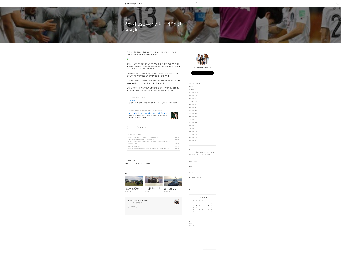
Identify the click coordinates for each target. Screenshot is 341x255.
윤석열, (212, 152)
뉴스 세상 (130, 134)
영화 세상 (192, 128)
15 (211, 207)
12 (202, 207)
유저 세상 (193, 116)
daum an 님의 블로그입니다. (135, 203)
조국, (205, 154)
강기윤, (201, 154)
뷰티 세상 (192, 107)
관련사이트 (207, 248)
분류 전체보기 (194, 83)
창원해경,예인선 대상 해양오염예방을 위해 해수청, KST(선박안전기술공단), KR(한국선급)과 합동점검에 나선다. (150, 142)
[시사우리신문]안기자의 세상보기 (135, 3)
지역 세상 (193, 131)
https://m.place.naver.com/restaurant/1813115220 (143, 110)
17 (196, 209)
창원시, (197, 154)
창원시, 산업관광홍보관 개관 (135, 147)
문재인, (201, 152)
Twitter (199, 177)
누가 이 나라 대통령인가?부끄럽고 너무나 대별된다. (140, 139)
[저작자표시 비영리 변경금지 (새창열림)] (148, 127)
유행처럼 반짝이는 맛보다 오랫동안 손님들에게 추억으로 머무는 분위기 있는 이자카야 (148, 116)
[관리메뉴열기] (338, 3)
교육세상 (192, 86)
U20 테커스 (133, 100)
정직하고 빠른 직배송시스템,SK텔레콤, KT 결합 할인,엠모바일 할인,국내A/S (153, 103)
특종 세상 (193, 95)
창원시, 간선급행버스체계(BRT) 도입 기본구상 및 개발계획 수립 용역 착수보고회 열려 (148, 148)
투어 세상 (193, 134)
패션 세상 (193, 104)
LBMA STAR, (207, 152)
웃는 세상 (192, 119)
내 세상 (192, 89)
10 (196, 207)
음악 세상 (193, 137)
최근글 (190, 161)
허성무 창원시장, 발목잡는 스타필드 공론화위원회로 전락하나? (143, 137)
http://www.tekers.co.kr (136, 97)
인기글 (195, 161)
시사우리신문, (192, 154)
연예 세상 (193, 122)
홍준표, (197, 152)
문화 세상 (193, 125)
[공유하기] (134, 127)
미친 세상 (193, 113)
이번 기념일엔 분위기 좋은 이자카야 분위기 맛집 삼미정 (148, 113)
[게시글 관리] (136, 127)
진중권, (208, 154)
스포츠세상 (193, 101)
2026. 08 (202, 197)
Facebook (192, 177)
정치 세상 (193, 98)
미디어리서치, (192, 152)
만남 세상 (193, 140)
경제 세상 (193, 110)
